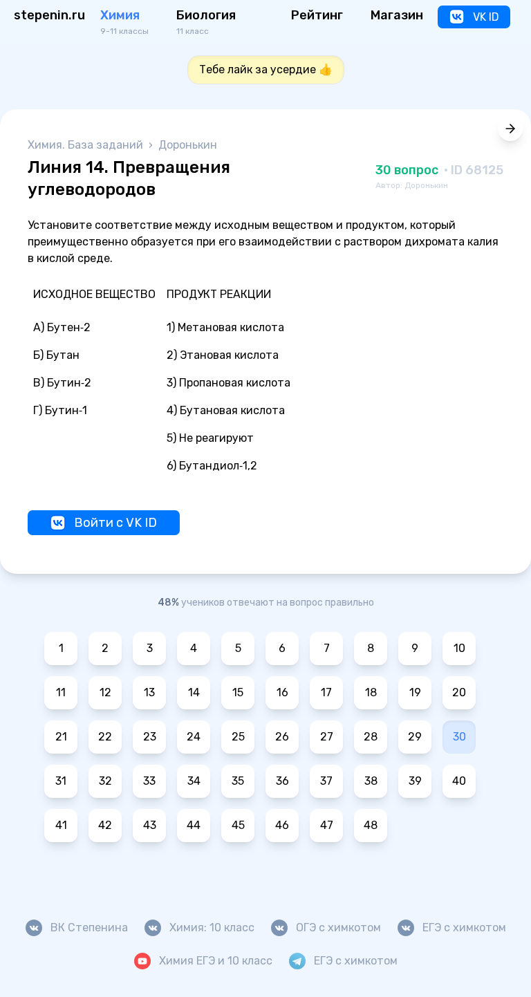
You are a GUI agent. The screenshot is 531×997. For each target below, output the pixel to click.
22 (105, 736)
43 (149, 825)
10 (459, 648)
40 (459, 781)
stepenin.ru (49, 15)
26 (282, 736)
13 (149, 692)
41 (61, 825)
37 (326, 781)
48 (371, 825)
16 (282, 692)
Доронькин (187, 144)
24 (194, 736)
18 (371, 692)
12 (105, 692)
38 (371, 781)
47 (326, 825)
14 (194, 692)
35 (238, 781)
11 (61, 692)
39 (415, 781)
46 (282, 825)
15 (237, 692)
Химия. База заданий (87, 144)
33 (149, 781)
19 (415, 692)
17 (326, 692)
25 (238, 736)
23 (149, 736)
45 (238, 825)
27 (326, 736)
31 (60, 781)
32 (105, 781)
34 (194, 781)
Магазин (397, 15)
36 (282, 781)
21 (61, 736)
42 (105, 825)
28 (371, 736)
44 (194, 825)
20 (459, 692)
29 (415, 736)
